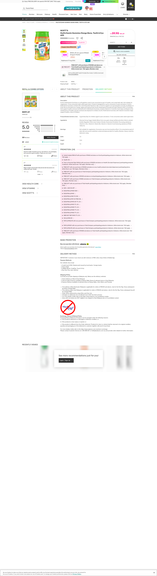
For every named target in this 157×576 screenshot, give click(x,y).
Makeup (47, 14)
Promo (24, 14)
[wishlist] (77, 38)
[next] (117, 14)
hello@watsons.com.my (98, 330)
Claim (87, 60)
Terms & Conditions (73, 74)
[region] (78, 573)
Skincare (40, 14)
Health (54, 14)
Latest (27, 142)
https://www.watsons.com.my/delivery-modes (96, 296)
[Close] (154, 573)
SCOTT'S (64, 30)
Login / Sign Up (65, 360)
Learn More (98, 247)
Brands (125, 14)
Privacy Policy (77, 574)
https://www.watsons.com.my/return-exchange (94, 329)
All (23, 142)
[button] (131, 5)
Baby (86, 14)
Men (80, 14)
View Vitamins (28, 188)
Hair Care (74, 14)
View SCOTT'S (28, 193)
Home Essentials (95, 14)
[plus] (131, 42)
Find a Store (78, 1)
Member (31, 14)
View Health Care (30, 184)
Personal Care (63, 14)
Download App (69, 1)
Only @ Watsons (108, 14)
